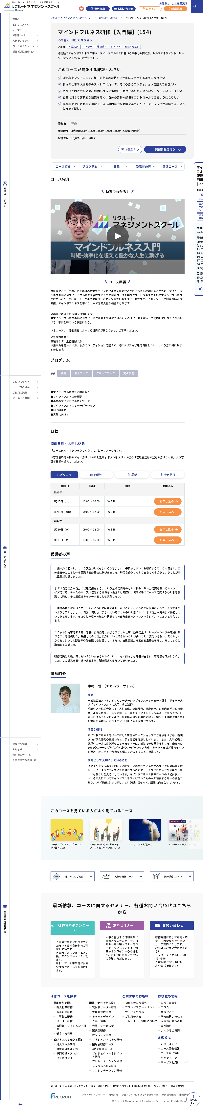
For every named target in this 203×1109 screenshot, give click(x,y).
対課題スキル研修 (67, 1049)
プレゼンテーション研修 (107, 1061)
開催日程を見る (165, 149)
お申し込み (167, 501)
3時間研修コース (102, 1049)
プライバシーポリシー (93, 1094)
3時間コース (19, 35)
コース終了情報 (170, 1053)
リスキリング (64, 1058)
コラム (165, 1007)
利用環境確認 (169, 1094)
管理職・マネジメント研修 (71, 1027)
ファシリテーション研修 (107, 1070)
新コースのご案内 (100, 1085)
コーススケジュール (23, 46)
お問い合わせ (125, 9)
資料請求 (99, 9)
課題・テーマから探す (102, 1002)
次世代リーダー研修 (104, 1007)
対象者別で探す (63, 1002)
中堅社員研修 (64, 1016)
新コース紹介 (169, 1044)
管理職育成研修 (101, 1012)
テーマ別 (17, 30)
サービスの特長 (21, 387)
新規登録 (176, 9)
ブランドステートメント (140, 1007)
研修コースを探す (108, 17)
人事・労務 (99, 1021)
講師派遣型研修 (21, 51)
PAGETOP (193, 1101)
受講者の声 (143, 166)
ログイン (151, 9)
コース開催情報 (170, 1048)
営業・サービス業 (103, 1025)
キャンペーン (169, 1057)
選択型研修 (99, 1030)
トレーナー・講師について (141, 1021)
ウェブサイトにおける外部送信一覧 (140, 1094)
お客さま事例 (169, 1002)
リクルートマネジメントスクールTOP (72, 17)
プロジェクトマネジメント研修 (107, 1055)
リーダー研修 (64, 1021)
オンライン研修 (101, 1035)
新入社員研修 (64, 1007)
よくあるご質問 (21, 398)
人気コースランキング (76, 1085)
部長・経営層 (64, 1033)
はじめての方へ (21, 381)
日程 (117, 166)
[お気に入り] (199, 289)
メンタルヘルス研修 (104, 1066)
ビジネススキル (20, 24)
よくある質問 (179, 3)
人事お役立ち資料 (22, 760)
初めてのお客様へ (136, 1002)
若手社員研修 (64, 1012)
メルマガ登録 (178, 1085)
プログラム (90, 166)
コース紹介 (63, 166)
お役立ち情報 (19, 744)
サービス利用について (174, 1062)
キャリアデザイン (103, 1016)
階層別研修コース (103, 1044)
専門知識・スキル (67, 1053)
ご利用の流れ (19, 392)
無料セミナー (19, 755)
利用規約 (113, 1094)
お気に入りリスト (122, 1085)
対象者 (16, 19)
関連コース (170, 166)
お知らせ (164, 3)
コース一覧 (56, 1085)
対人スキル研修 (66, 1044)
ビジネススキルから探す (68, 1039)
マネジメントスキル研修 (107, 1039)
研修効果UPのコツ (172, 1016)
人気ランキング (21, 40)
